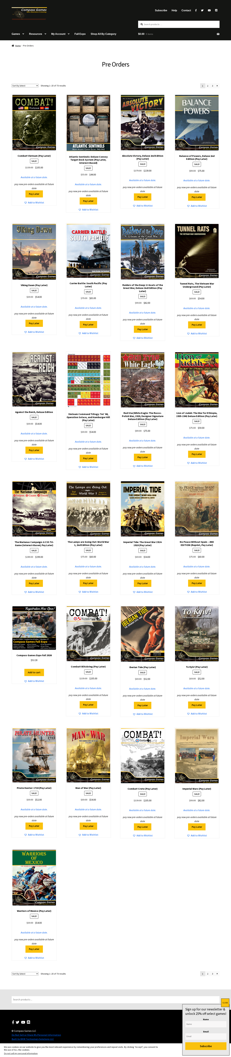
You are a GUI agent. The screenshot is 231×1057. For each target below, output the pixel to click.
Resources (35, 34)
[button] (34, 203)
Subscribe (161, 10)
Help (174, 10)
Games (16, 34)
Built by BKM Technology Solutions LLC (33, 1039)
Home (18, 45)
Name (206, 1019)
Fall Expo (80, 34)
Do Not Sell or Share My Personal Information (36, 1034)
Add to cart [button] (34, 672)
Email (206, 1031)
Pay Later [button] (34, 193)
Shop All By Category (103, 34)
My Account (58, 34)
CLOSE (225, 1002)
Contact (186, 10)
